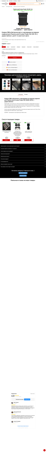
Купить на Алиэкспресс (12, 69)
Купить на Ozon (13, 62)
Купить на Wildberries (13, 64)
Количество (4, 55)
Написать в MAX (23, 175)
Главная (3, 6)
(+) (20, 53)
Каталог (13, 3)
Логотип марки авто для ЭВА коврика (7, 132)
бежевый (18, 46)
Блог (7, 0)
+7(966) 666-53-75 (40, 0)
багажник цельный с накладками (19, 6)
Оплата (19, 0)
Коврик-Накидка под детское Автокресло (28, 132)
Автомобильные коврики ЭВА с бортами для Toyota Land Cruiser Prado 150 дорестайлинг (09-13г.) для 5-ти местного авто (17, 133)
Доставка (15, 0)
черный (4, 46)
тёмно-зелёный (35, 46)
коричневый (13, 46)
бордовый (23, 46)
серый (8, 46)
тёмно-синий (29, 46)
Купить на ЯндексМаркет (12, 67)
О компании (4, 0)
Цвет (2, 45)
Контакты (11, 0)
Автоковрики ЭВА (9, 6)
